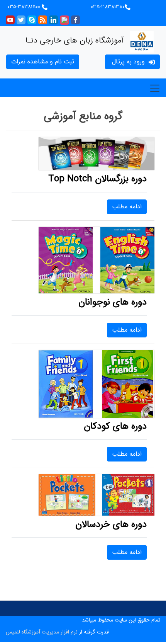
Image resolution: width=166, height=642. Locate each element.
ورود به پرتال (128, 61)
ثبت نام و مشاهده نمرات (42, 61)
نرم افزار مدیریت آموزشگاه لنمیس (42, 632)
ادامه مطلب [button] (127, 206)
